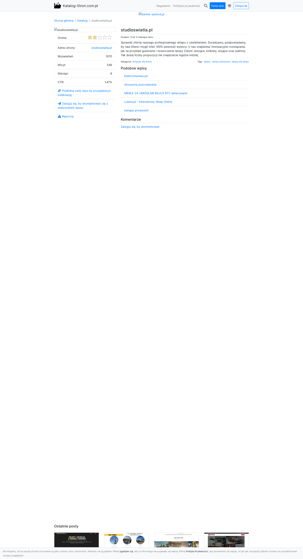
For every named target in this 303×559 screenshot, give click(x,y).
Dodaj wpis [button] (217, 5)
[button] (205, 6)
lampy (207, 61)
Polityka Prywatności (197, 551)
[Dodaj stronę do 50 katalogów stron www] (151, 14)
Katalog (82, 20)
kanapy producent (136, 110)
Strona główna (63, 20)
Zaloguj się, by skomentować (140, 126)
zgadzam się (126, 551)
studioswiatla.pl (101, 47)
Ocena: (62, 37)
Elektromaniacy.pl (136, 76)
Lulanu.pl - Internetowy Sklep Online (148, 101)
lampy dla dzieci (240, 61)
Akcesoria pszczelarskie (140, 84)
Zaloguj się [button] (241, 5)
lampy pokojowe (221, 61)
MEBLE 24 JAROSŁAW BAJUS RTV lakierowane (155, 93)
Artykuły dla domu (142, 61)
